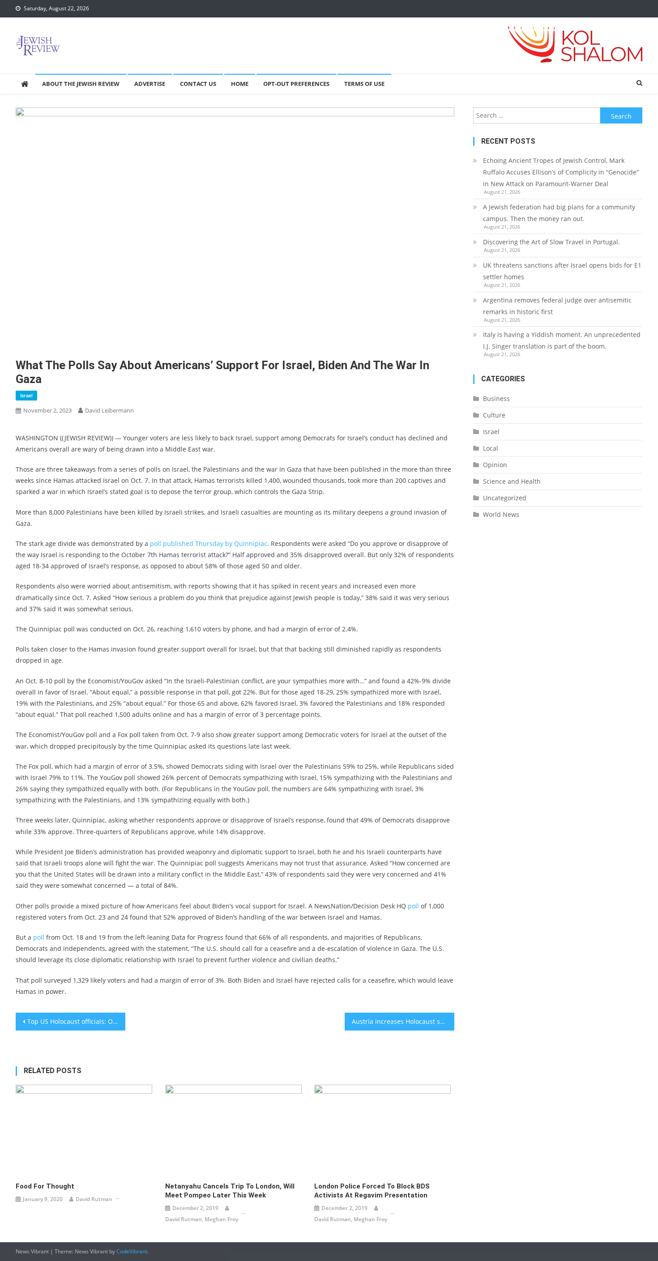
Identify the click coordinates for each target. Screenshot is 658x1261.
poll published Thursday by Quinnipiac (208, 543)
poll (413, 906)
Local (490, 448)
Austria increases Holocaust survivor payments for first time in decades (403, 1021)
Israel (26, 395)
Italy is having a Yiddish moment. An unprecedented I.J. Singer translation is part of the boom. (562, 340)
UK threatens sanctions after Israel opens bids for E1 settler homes (562, 271)
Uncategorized (504, 498)
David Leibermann (109, 410)
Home (239, 84)
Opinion (495, 464)
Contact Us (198, 84)
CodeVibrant (131, 1251)
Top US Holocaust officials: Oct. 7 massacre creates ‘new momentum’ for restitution (76, 1021)
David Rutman (94, 1199)
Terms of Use (364, 84)
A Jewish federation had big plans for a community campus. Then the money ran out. (559, 213)
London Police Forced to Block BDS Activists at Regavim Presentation (372, 1190)
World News (501, 514)
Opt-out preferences (296, 84)
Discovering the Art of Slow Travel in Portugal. (551, 242)
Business (496, 398)
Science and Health (512, 481)
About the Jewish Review (81, 84)
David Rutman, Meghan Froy (201, 1219)
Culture (494, 415)
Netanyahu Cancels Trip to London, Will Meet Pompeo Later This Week (230, 1190)
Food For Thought (45, 1186)
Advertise (149, 84)
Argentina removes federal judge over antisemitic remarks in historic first (557, 306)
